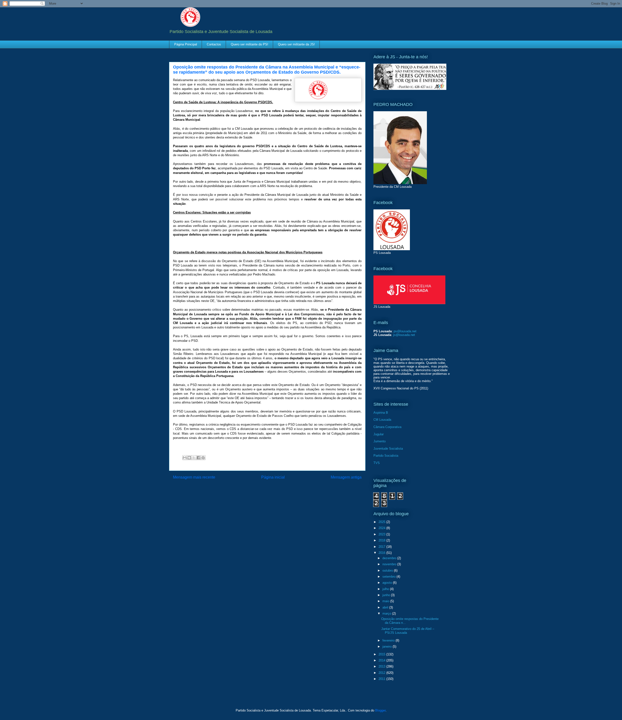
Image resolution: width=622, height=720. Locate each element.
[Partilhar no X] (193, 457)
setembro (389, 576)
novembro (389, 564)
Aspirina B (380, 412)
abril (385, 607)
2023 (382, 534)
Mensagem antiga (346, 477)
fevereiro (389, 640)
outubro (388, 570)
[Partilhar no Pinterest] (203, 457)
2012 (382, 673)
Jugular (378, 434)
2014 (382, 660)
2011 (382, 679)
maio (386, 601)
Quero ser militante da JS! (296, 44)
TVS (376, 463)
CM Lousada (382, 419)
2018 (382, 540)
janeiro (387, 646)
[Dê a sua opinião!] (189, 457)
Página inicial (273, 477)
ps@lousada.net (405, 331)
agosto (387, 582)
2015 (382, 654)
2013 (382, 666)
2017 (382, 547)
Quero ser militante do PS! (249, 44)
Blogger (380, 710)
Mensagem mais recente (194, 477)
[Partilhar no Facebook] (198, 457)
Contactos (214, 44)
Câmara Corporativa (387, 427)
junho (386, 595)
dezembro (389, 558)
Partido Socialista (385, 455)
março (387, 613)
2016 (382, 553)
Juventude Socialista (388, 448)
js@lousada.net (404, 335)
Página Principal (185, 44)
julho (386, 589)
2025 (382, 522)
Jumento (379, 441)
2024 (382, 528)
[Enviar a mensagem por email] (184, 457)
